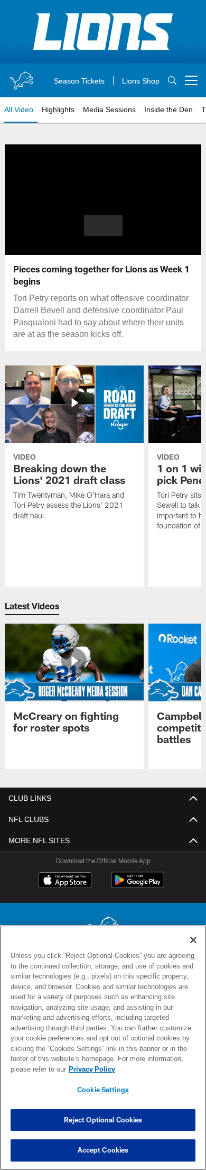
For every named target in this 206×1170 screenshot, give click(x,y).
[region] (103, 1047)
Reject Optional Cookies (103, 1120)
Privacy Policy (90, 1069)
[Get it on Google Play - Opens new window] (137, 885)
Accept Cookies (103, 1150)
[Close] (193, 940)
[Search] (172, 81)
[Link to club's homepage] (21, 76)
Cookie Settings (103, 1089)
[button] (103, 225)
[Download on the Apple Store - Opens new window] (65, 881)
